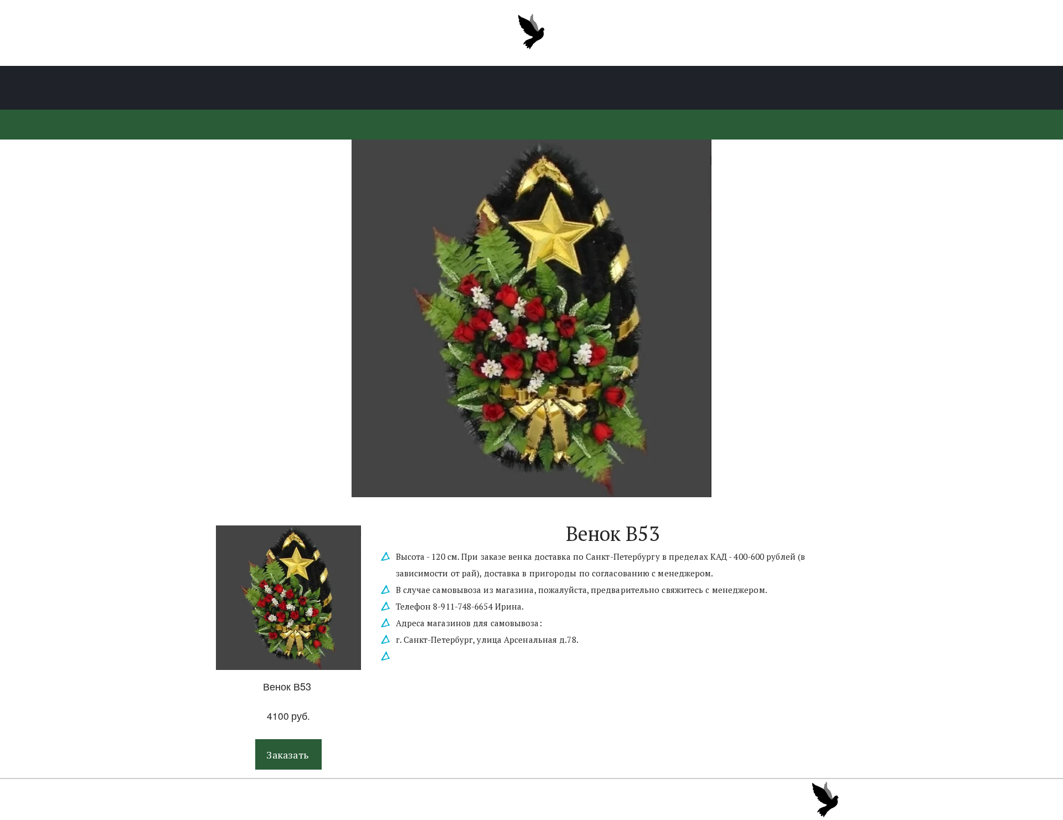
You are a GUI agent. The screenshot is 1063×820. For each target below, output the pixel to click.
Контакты (729, 88)
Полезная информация (521, 88)
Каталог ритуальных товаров (324, 88)
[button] (288, 754)
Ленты (429, 88)
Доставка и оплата (641, 88)
